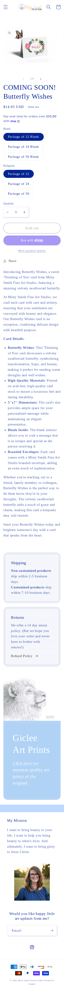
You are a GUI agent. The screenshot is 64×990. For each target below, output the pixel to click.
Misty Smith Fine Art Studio (30, 980)
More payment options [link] (32, 250)
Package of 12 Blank (23, 136)
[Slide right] (41, 79)
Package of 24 (18, 184)
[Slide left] (23, 79)
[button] (5, 7)
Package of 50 (18, 193)
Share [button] (13, 261)
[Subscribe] (52, 930)
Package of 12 (18, 174)
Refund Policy (22, 656)
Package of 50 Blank (23, 156)
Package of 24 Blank (23, 146)
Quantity (8, 203)
